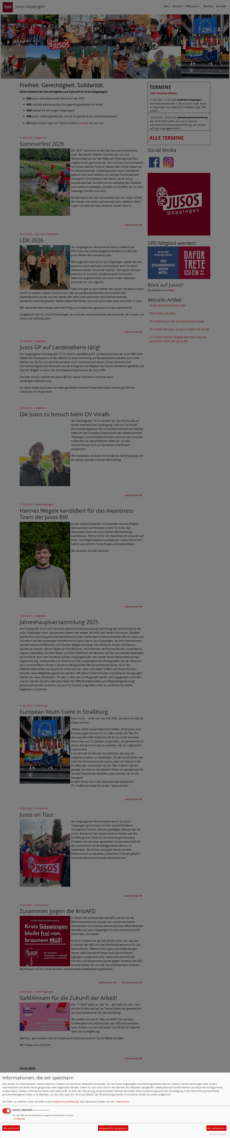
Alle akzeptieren (216, 1128)
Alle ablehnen (11, 1128)
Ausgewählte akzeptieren (113, 1128)
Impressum (122, 1101)
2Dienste (18, 1118)
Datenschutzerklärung (65, 1101)
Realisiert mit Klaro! (217, 1134)
